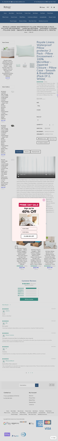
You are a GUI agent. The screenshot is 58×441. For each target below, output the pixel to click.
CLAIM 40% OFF (29, 236)
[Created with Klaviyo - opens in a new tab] (29, 242)
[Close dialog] (44, 200)
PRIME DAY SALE (29, 204)
